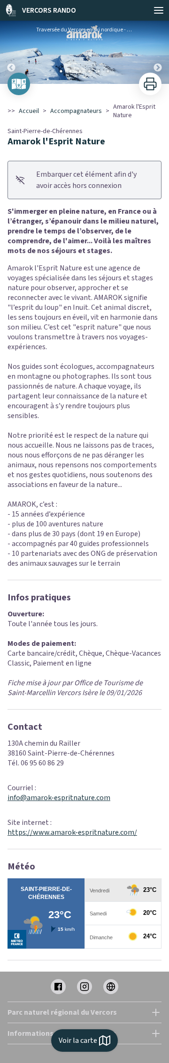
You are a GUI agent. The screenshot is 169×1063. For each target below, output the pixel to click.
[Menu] (158, 10)
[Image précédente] (11, 52)
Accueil (29, 111)
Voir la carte (78, 1040)
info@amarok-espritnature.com (59, 798)
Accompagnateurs (76, 111)
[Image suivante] (157, 52)
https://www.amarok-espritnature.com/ (72, 832)
